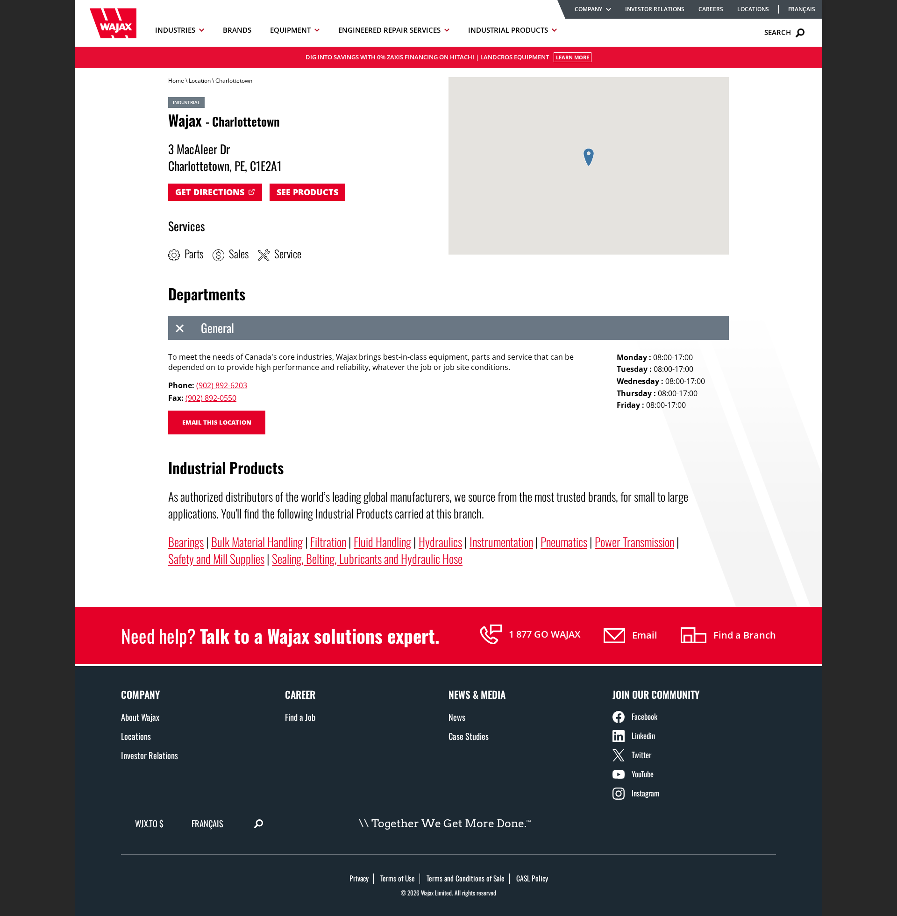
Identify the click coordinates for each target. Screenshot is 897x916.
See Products (307, 192)
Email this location (216, 422)
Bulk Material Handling (257, 541)
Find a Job (300, 716)
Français (801, 9)
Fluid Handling (382, 541)
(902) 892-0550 (210, 398)
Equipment (290, 30)
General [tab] (217, 327)
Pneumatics (564, 541)
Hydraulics (440, 541)
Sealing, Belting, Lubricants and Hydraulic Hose (367, 558)
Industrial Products (508, 30)
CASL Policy (532, 878)
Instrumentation (501, 541)
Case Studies (468, 736)
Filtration (328, 541)
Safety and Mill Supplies (216, 558)
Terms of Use (397, 878)
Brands (237, 30)
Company (588, 9)
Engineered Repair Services (389, 30)
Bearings (186, 541)
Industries (175, 30)
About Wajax (140, 716)
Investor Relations (654, 9)
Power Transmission (634, 541)
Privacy (359, 878)
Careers (710, 9)
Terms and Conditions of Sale (466, 878)
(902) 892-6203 (221, 385)
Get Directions (209, 192)
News (456, 716)
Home (176, 81)
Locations (753, 9)
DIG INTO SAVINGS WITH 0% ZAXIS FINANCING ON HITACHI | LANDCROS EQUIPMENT (447, 57)
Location (200, 81)
